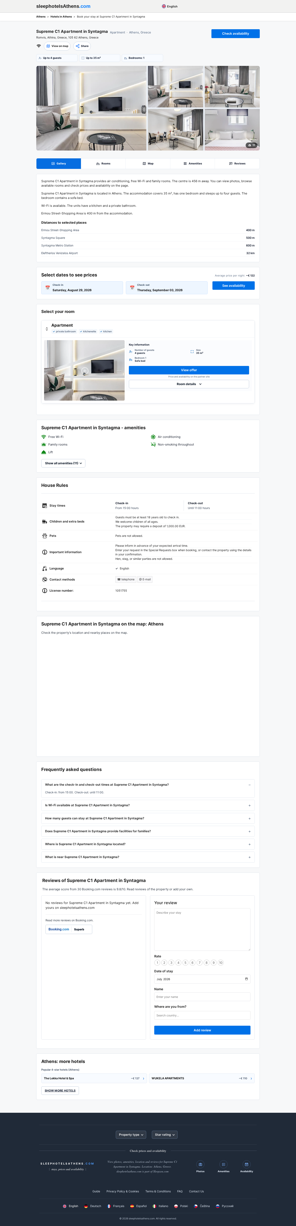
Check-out (143, 284)
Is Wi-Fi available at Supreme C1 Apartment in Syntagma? (87, 805)
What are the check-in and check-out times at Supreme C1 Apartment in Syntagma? (107, 785)
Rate (157, 956)
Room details (186, 384)
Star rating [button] (163, 1135)
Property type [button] (129, 1135)
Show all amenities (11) (61, 463)
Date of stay (163, 971)
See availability (233, 286)
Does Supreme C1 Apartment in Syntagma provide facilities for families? (98, 831)
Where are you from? (170, 1007)
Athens (41, 16)
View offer (189, 370)
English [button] (172, 6)
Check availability (235, 33)
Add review (202, 1030)
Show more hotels (60, 1090)
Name (158, 989)
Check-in (58, 284)
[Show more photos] (91, 108)
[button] (57, 46)
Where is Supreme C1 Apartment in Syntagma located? (85, 844)
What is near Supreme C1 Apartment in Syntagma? (82, 857)
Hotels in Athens (61, 16)
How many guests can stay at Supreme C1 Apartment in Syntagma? (94, 818)
